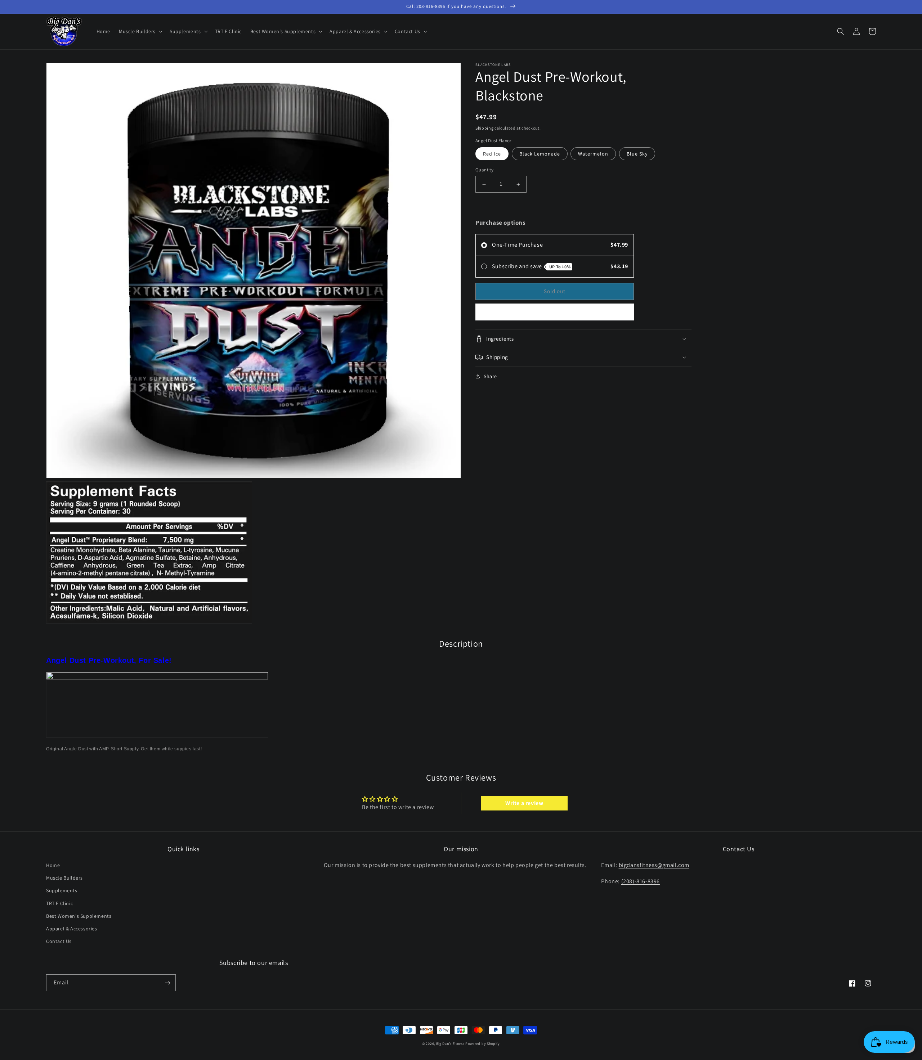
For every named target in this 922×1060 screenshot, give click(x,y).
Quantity (484, 170)
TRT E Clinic (59, 903)
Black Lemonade (539, 154)
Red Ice (492, 154)
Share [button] (490, 376)
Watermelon (593, 154)
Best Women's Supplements (78, 916)
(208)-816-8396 (640, 881)
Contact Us (59, 941)
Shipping (484, 128)
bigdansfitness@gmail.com (654, 865)
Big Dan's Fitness (450, 1043)
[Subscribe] (167, 982)
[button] (140, 31)
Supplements (61, 890)
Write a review (524, 803)
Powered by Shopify (482, 1043)
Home (53, 865)
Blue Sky (637, 154)
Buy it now (554, 312)
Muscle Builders (64, 878)
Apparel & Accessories (71, 928)
